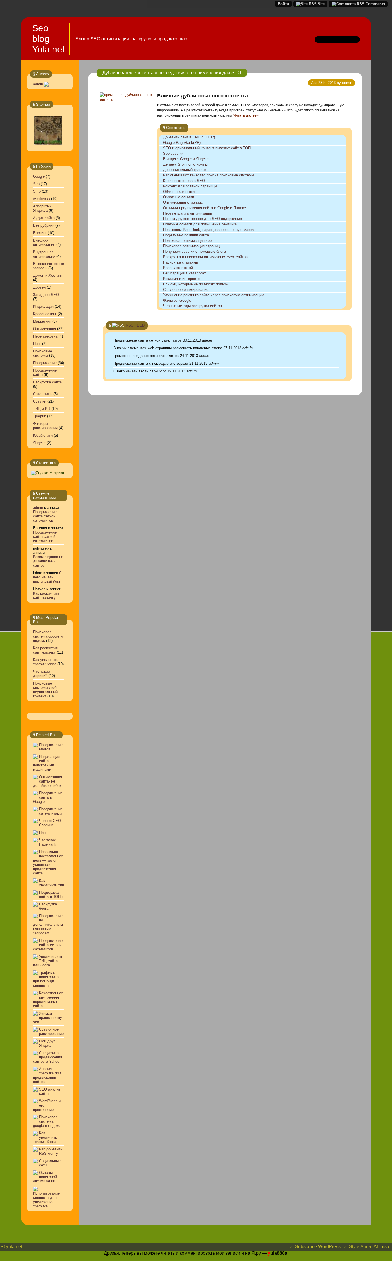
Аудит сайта (44, 218)
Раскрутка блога (48, 906)
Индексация (43, 306)
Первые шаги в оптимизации (187, 213)
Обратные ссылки (178, 197)
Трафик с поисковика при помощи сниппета (46, 979)
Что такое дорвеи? (41, 673)
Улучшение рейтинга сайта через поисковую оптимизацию (213, 295)
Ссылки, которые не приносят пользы (195, 284)
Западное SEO (46, 295)
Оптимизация (44, 329)
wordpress (41, 199)
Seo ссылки (173, 153)
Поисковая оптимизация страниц (191, 246)
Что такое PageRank (47, 842)
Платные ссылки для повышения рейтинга (200, 224)
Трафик (39, 416)
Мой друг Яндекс (47, 1043)
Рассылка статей (178, 268)
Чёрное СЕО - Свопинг (51, 823)
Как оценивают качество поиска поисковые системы (208, 175)
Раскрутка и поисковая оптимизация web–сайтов (205, 257)
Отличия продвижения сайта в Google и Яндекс (204, 208)
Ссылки (39, 401)
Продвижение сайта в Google (48, 797)
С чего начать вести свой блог (47, 577)
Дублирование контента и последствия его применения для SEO (171, 72)
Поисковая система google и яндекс (48, 636)
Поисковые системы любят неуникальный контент (46, 689)
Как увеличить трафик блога (45, 662)
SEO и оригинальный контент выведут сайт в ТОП (207, 148)
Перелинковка (45, 336)
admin (38, 84)
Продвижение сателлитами (51, 811)
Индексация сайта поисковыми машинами (46, 763)
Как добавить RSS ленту (50, 1151)
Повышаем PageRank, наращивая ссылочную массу (208, 230)
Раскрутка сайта (47, 382)
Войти (283, 4)
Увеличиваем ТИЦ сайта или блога (47, 960)
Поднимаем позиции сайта (186, 235)
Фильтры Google (177, 300)
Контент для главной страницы (190, 186)
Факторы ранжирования (45, 425)
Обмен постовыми (179, 191)
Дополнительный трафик (184, 170)
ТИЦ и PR (41, 409)
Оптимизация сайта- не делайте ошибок (47, 781)
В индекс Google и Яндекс (186, 159)
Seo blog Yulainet (48, 38)
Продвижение (45, 363)
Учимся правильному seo (47, 1017)
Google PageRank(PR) (182, 142)
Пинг (37, 344)
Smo (37, 191)
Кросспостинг (45, 314)
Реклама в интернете (181, 278)
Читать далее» (246, 115)
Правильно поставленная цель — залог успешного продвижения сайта (48, 862)
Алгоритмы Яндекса (42, 208)
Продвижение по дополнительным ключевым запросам (48, 924)
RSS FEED (135, 325)
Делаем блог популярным (185, 164)
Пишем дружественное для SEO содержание (202, 219)
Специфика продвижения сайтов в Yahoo (47, 1057)
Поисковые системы (42, 353)
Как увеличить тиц (51, 882)
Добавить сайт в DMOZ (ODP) (189, 137)
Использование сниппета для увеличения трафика (46, 1199)
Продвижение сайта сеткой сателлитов (45, 516)
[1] (47, 84)
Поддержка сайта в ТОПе (51, 894)
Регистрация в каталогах (184, 273)
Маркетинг (42, 321)
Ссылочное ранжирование (51, 1031)
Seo (36, 184)
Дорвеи (39, 287)
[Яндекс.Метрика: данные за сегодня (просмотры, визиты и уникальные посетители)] (47, 473)
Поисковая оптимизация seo (187, 240)
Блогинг (40, 233)
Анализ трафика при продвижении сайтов (47, 1075)
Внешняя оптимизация (44, 242)
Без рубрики (43, 225)
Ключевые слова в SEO (184, 181)
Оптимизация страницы (183, 202)
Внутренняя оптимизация (44, 254)
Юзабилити (43, 435)
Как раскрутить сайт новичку (46, 595)
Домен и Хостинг (47, 275)
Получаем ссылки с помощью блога (194, 251)
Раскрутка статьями (180, 262)
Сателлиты (42, 394)
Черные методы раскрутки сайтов (192, 306)
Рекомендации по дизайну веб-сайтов (48, 561)
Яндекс (39, 443)
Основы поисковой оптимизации (45, 1176)
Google (39, 176)
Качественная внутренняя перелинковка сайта (48, 999)
